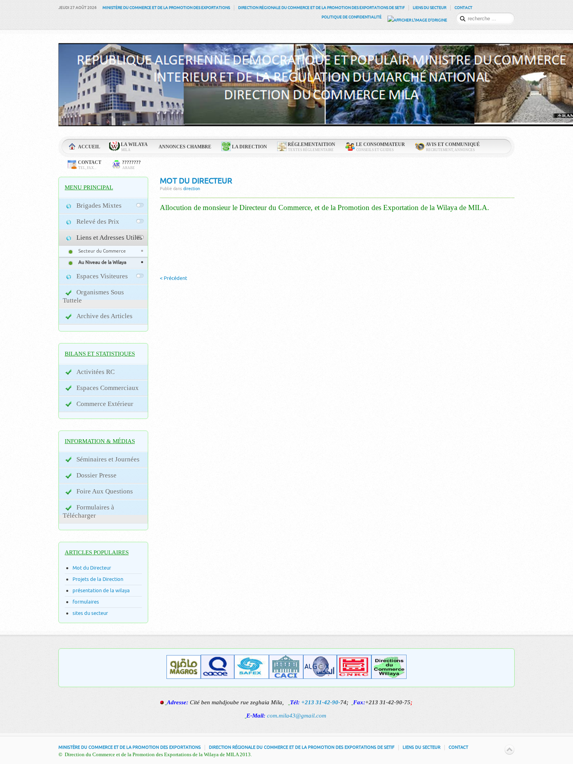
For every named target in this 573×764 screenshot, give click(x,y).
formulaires (86, 601)
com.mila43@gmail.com (296, 715)
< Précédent (173, 278)
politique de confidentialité (352, 17)
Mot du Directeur (196, 181)
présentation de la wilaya (101, 590)
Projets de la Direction (98, 579)
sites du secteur (90, 613)
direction (191, 189)
